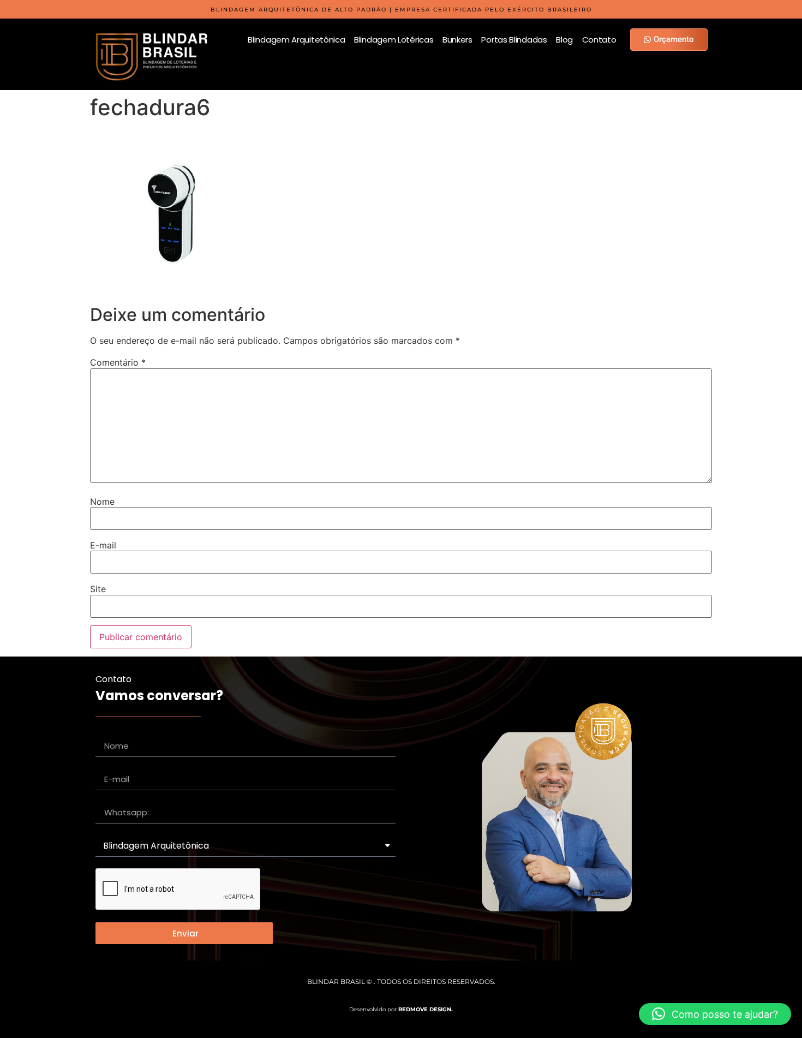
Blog (564, 39)
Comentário (118, 362)
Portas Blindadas (514, 39)
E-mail (103, 545)
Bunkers (457, 39)
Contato (599, 39)
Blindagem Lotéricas (393, 39)
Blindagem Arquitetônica (296, 39)
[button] (715, 1014)
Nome (102, 501)
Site (98, 588)
